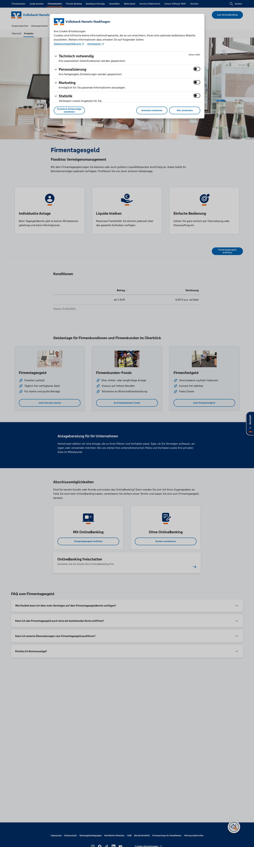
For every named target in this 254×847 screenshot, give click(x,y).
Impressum (94, 43)
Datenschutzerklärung (67, 43)
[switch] (196, 69)
